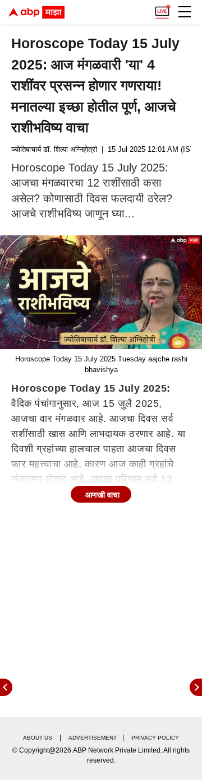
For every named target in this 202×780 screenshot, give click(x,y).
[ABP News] (196, 687)
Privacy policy (155, 738)
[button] (184, 11)
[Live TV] (162, 9)
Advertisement (92, 738)
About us (37, 738)
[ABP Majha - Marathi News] (36, 12)
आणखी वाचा (102, 494)
